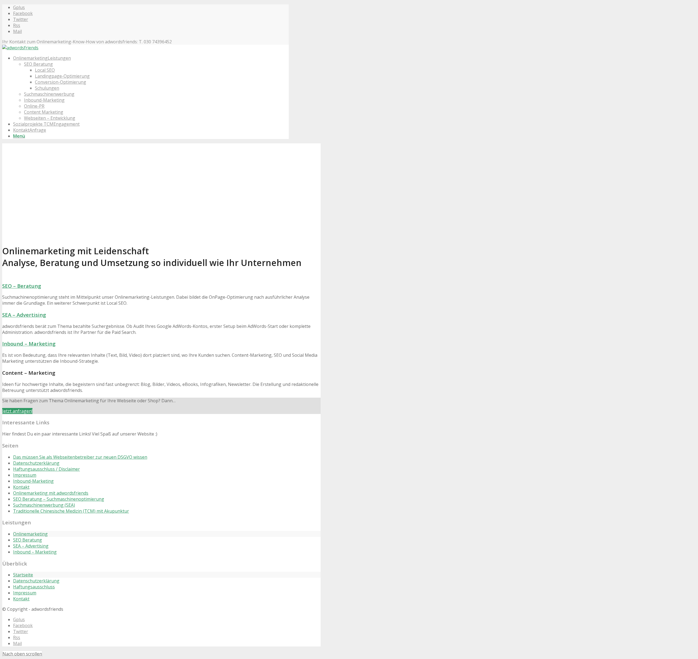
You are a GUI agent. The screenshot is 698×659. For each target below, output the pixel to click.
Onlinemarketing (30, 534)
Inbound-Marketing (33, 481)
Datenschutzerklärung (36, 463)
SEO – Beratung (21, 285)
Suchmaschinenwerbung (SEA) (44, 505)
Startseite (23, 575)
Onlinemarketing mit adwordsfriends (50, 493)
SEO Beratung (27, 540)
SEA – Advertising (24, 314)
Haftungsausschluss (34, 587)
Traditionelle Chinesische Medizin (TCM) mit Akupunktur (71, 511)
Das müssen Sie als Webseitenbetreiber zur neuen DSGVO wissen (80, 457)
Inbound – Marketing (29, 343)
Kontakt (21, 487)
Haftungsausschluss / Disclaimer (46, 469)
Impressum (24, 475)
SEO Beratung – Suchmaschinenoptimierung (58, 499)
